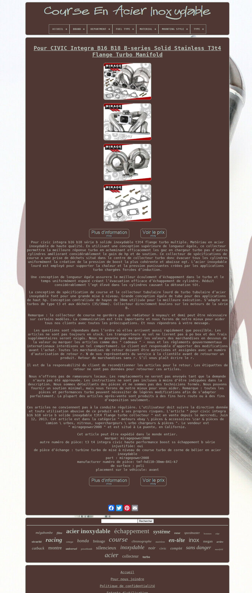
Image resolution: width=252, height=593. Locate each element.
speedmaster (192, 533)
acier (111, 555)
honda (83, 540)
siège (217, 534)
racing (54, 539)
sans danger (198, 547)
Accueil (127, 572)
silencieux (106, 547)
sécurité (37, 541)
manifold (219, 549)
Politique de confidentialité (127, 586)
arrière (220, 541)
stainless (160, 541)
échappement (131, 531)
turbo (146, 557)
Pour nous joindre (127, 579)
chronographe (142, 541)
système (161, 532)
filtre (59, 533)
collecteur (130, 556)
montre (55, 547)
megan (208, 541)
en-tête (177, 540)
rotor (177, 533)
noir (152, 547)
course (118, 539)
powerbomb (86, 549)
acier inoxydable (88, 531)
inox (194, 540)
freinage (99, 541)
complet (176, 548)
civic (162, 548)
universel (71, 548)
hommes (207, 533)
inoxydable (132, 547)
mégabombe (44, 533)
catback (38, 548)
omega (69, 541)
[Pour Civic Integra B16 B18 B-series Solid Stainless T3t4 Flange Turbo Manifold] (127, 82)
